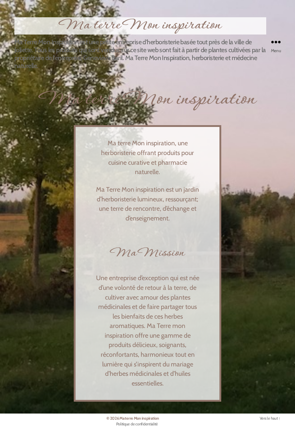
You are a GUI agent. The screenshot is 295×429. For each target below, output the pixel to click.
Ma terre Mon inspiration (140, 26)
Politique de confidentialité (137, 423)
